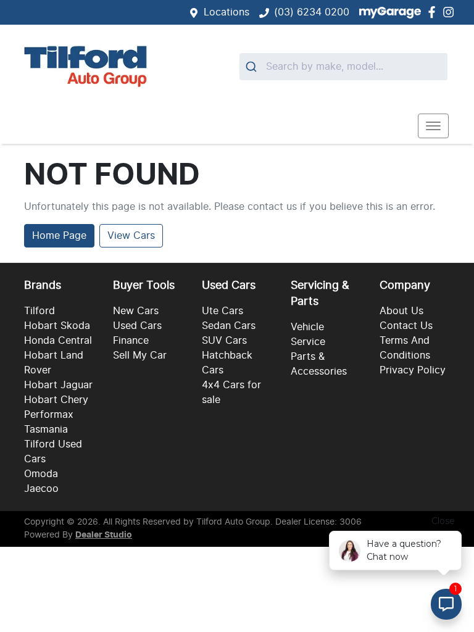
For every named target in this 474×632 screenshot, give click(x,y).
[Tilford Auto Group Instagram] (451, 12)
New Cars (136, 311)
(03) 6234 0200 (311, 12)
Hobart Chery (56, 400)
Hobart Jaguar (58, 385)
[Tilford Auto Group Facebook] (434, 12)
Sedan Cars (229, 326)
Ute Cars (222, 311)
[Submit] (252, 66)
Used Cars (137, 326)
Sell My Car (140, 355)
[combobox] (343, 66)
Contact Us (406, 326)
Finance (131, 341)
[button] (433, 126)
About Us (401, 311)
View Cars (131, 236)
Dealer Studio (103, 535)
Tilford (39, 311)
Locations (226, 12)
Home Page (59, 236)
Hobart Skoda (57, 326)
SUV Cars (224, 341)
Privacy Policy (413, 370)
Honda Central (58, 341)
